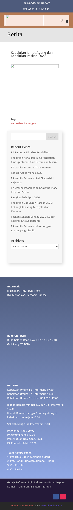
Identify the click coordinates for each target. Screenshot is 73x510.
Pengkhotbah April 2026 (25, 197)
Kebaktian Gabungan (23, 123)
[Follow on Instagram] (63, 496)
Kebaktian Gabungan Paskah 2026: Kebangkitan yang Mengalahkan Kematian (32, 207)
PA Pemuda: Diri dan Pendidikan (30, 152)
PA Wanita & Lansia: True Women (31, 167)
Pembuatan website (22, 505)
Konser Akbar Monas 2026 (26, 172)
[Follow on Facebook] (56, 496)
